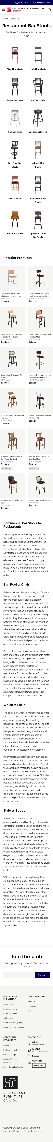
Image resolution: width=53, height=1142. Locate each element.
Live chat (23, 2)
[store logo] (23, 10)
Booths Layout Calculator (13, 1067)
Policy (30, 1011)
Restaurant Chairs (10, 1005)
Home (5, 19)
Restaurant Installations (12, 1050)
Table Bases (8, 1018)
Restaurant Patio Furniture (13, 1027)
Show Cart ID (39, 1065)
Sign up (42, 975)
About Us (31, 1002)
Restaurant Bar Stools (11, 1009)
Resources (7, 1046)
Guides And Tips (9, 1055)
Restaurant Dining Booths (13, 1023)
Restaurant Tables (10, 1014)
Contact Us (32, 1006)
